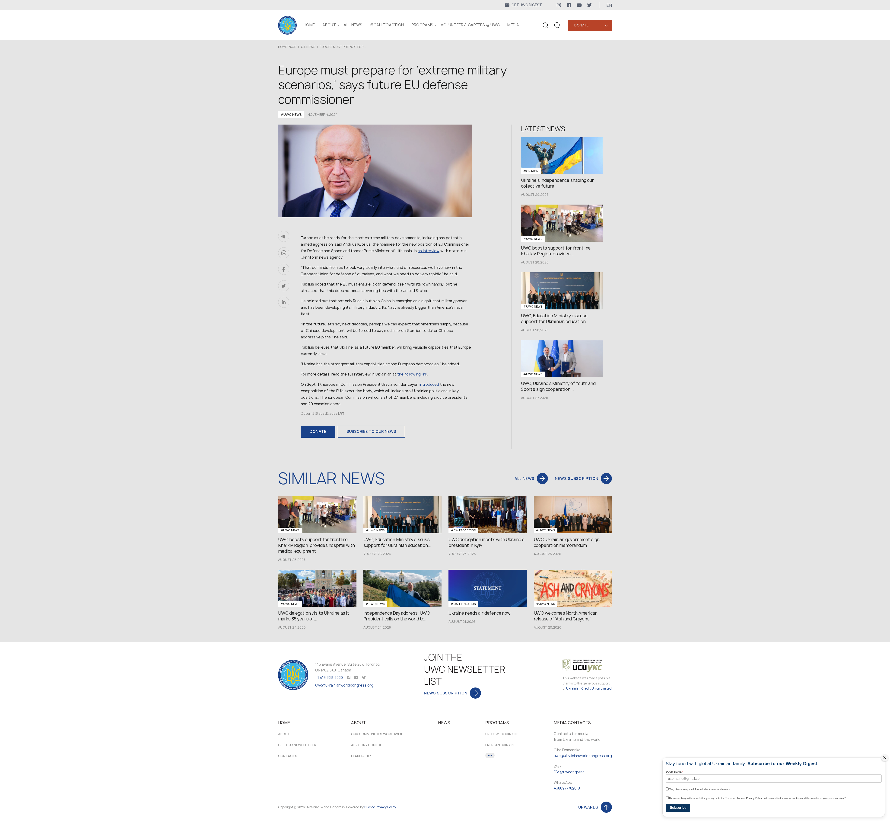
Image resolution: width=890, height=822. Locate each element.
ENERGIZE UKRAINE (500, 745)
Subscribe (678, 807)
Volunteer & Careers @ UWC (470, 24)
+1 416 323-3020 (329, 677)
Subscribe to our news (371, 431)
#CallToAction (387, 24)
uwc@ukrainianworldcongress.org (344, 685)
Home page (287, 47)
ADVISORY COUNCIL (366, 745)
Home (309, 24)
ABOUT (329, 24)
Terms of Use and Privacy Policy (743, 798)
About (284, 734)
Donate (581, 25)
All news (353, 24)
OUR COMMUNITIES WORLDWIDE (377, 734)
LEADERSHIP (361, 756)
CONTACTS (287, 756)
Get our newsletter (297, 745)
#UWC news (291, 114)
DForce (369, 807)
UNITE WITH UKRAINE (502, 734)
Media (513, 24)
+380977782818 (567, 788)
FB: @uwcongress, (569, 772)
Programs (422, 24)
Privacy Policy (386, 807)
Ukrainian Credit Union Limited (589, 688)
